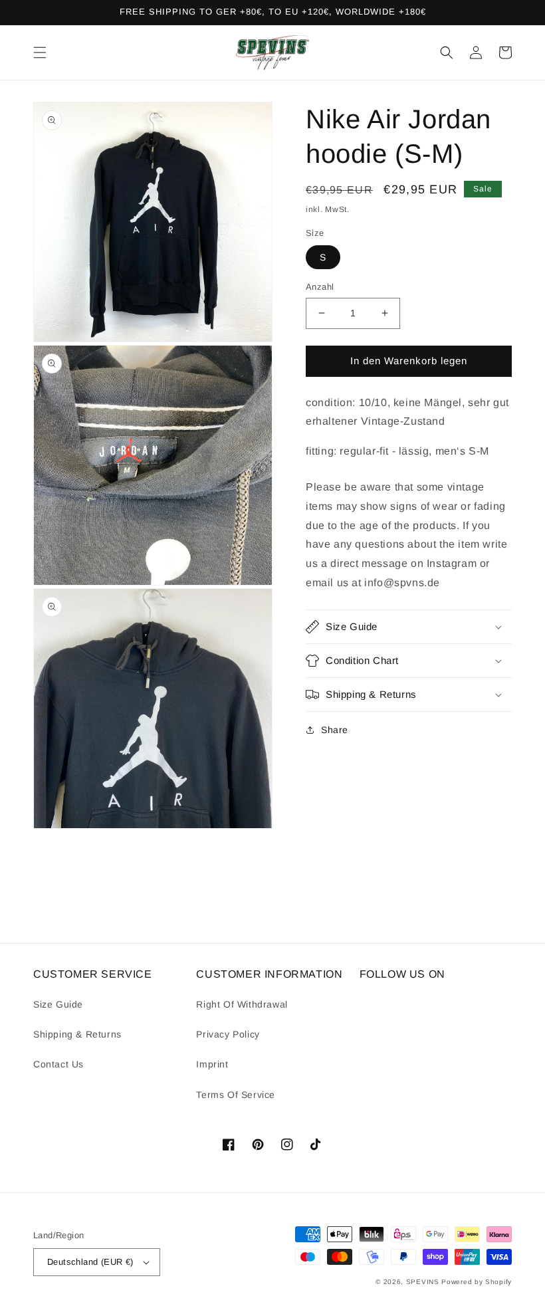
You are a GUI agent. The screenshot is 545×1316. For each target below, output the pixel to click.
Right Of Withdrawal (241, 1004)
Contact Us (58, 1064)
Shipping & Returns (77, 1034)
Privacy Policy (227, 1034)
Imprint (212, 1064)
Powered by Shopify (476, 1281)
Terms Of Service (235, 1094)
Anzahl (320, 287)
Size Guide (58, 1004)
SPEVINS (424, 1281)
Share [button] (334, 729)
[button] (39, 52)
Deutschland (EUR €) (90, 1262)
